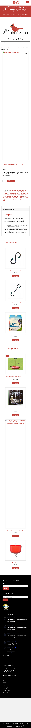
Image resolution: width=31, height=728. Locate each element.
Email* (4, 583)
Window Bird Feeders (17, 197)
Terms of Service (7, 692)
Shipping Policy (6, 688)
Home (2, 47)
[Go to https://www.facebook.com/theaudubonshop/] (14, 2)
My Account (6, 680)
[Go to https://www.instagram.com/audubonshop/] (17, 2)
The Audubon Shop (11, 621)
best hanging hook (13, 199)
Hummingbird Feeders (14, 194)
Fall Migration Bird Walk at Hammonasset (17, 619)
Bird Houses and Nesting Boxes (10, 191)
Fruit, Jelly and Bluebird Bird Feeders (11, 193)
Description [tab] (5, 207)
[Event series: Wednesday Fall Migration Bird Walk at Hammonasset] (15, 641)
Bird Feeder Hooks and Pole (14, 190)
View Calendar (6, 655)
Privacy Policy (6, 690)
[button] (26, 53)
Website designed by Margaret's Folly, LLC (15, 726)
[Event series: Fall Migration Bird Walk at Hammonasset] (15, 617)
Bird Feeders (7, 47)
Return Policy (6, 685)
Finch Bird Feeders (22, 191)
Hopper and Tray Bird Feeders (17, 47)
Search (5, 599)
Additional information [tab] (8, 209)
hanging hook (22, 199)
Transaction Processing (6, 609)
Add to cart (11, 180)
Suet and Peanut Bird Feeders (16, 196)
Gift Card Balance (7, 683)
